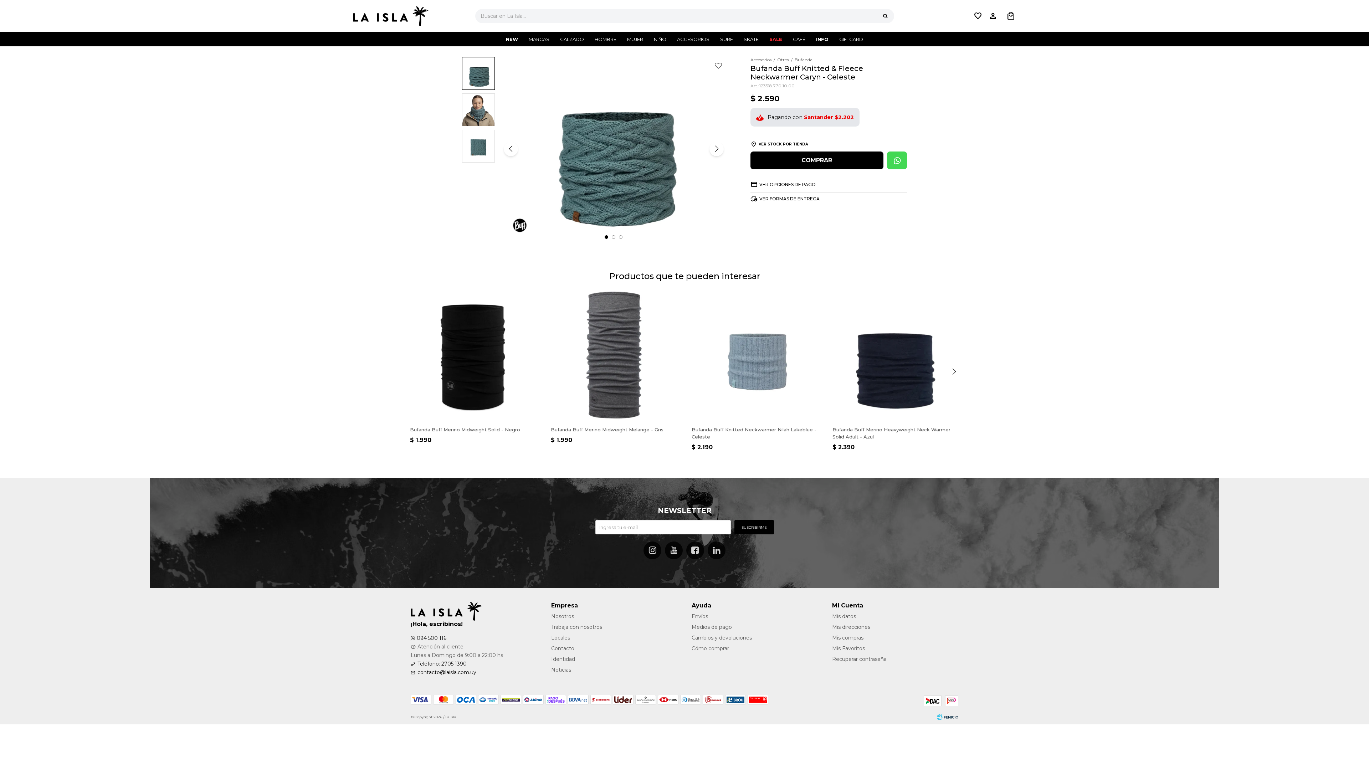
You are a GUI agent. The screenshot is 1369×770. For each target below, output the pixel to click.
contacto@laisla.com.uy (446, 672)
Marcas (539, 39)
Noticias (561, 670)
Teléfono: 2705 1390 (442, 664)
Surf (726, 39)
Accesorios (693, 39)
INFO (822, 39)
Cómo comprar (710, 648)
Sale (775, 39)
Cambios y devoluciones (722, 638)
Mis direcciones (851, 627)
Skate (751, 39)
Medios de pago (712, 627)
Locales (560, 638)
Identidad (563, 659)
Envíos (700, 616)
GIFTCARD (851, 39)
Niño (660, 39)
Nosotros (562, 616)
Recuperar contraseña (859, 659)
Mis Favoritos (848, 648)
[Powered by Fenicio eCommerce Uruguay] (947, 717)
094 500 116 (431, 638)
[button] (885, 16)
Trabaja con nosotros (576, 627)
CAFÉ (799, 39)
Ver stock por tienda (783, 144)
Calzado (572, 39)
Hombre (605, 39)
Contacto (562, 648)
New (512, 39)
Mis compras (847, 638)
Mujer (635, 39)
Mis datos (844, 616)
